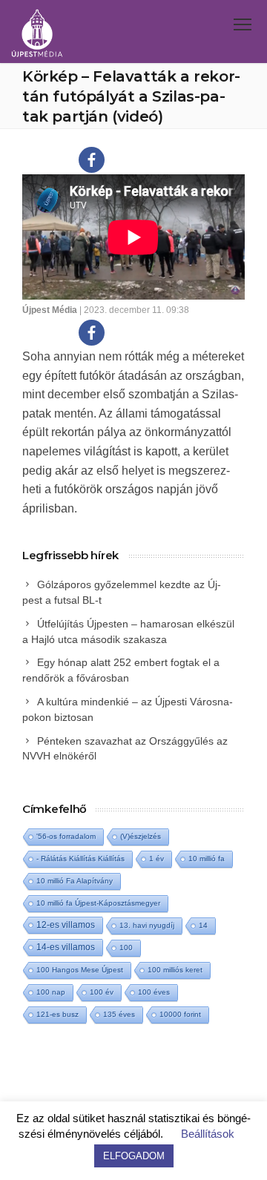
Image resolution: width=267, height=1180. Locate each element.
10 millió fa (206, 858)
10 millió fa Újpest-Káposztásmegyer (98, 903)
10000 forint (180, 1014)
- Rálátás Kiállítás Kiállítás (80, 858)
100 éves (154, 992)
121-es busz (57, 1014)
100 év (101, 992)
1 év (156, 858)
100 (126, 947)
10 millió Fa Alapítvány (74, 881)
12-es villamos (65, 924)
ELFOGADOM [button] (134, 1155)
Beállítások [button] (207, 1133)
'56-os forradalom (66, 836)
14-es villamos (65, 947)
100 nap (50, 992)
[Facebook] (92, 160)
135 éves (119, 1014)
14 (203, 925)
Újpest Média (49, 310)
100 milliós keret (175, 970)
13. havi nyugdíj (146, 925)
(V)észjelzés (140, 836)
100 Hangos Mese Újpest (79, 970)
